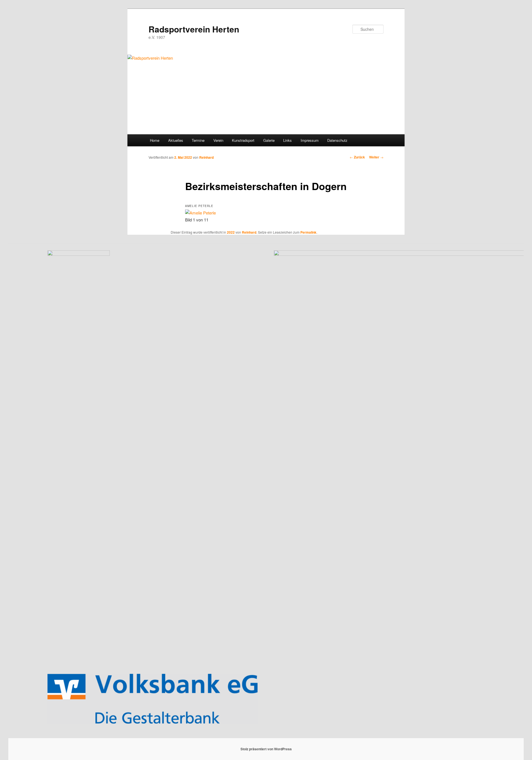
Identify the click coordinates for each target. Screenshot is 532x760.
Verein (218, 140)
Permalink (308, 232)
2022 (231, 232)
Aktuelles (175, 140)
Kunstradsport (243, 140)
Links (287, 140)
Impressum (310, 140)
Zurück (357, 157)
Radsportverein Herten (194, 29)
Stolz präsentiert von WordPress (266, 748)
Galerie (269, 140)
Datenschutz (337, 140)
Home (154, 140)
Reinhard (206, 157)
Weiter (376, 157)
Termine (198, 140)
